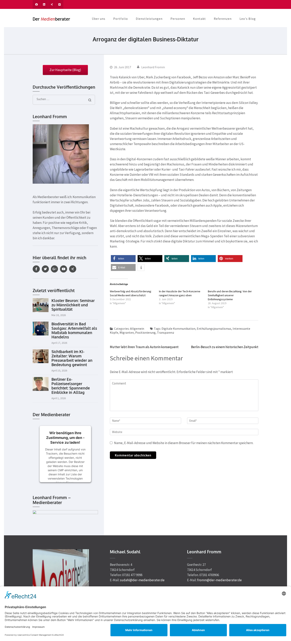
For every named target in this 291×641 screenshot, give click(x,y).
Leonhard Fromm (153, 67)
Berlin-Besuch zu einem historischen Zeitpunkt (224, 347)
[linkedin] (44, 4)
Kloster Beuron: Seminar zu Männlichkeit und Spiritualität (73, 304)
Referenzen (223, 19)
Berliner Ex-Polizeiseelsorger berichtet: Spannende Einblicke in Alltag (70, 386)
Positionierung (145, 332)
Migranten (127, 332)
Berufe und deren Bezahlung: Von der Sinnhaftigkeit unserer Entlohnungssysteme (230, 295)
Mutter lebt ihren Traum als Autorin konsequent (144, 347)
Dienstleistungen (149, 19)
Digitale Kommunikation (178, 328)
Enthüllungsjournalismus (214, 328)
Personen (177, 19)
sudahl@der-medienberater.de (142, 580)
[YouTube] (63, 269)
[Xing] (72, 269)
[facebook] (36, 4)
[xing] (52, 4)
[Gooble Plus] (54, 269)
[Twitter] (45, 269)
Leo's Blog (248, 19)
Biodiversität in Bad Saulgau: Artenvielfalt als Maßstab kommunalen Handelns (74, 330)
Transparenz (165, 332)
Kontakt (199, 19)
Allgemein (137, 328)
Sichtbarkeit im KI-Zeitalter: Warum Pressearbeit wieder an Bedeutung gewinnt (71, 358)
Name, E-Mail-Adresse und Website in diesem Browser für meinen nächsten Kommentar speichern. (183, 443)
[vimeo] (59, 4)
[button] (123, 258)
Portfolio (120, 19)
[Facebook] (36, 269)
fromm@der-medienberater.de (219, 580)
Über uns (98, 19)
